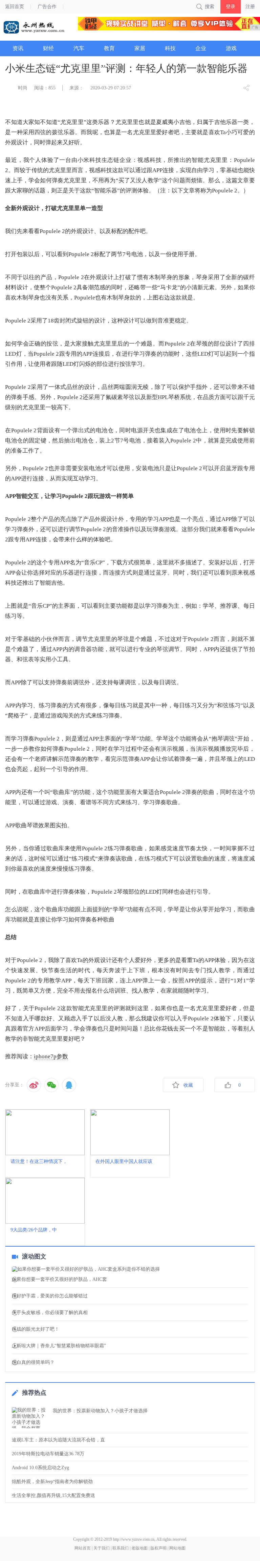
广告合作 (47, 6)
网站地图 (177, 1548)
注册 (250, 6)
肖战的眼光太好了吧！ (35, 1329)
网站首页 (82, 1548)
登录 (230, 6)
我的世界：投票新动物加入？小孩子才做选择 (100, 1410)
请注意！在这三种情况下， (38, 1161)
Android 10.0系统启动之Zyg (40, 1467)
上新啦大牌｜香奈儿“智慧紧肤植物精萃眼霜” (59, 1346)
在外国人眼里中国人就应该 (123, 1161)
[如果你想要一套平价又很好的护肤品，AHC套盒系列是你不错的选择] (130, 1269)
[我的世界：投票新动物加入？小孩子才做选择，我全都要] (30, 1417)
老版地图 (139, 1548)
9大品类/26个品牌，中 (33, 1229)
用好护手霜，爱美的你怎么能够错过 (50, 1296)
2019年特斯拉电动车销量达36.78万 (48, 1453)
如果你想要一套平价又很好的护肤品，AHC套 (59, 1279)
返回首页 (14, 6)
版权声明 (158, 1548)
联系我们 (120, 1548)
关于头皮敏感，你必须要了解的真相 (50, 1312)
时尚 (22, 87)
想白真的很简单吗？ (33, 1362)
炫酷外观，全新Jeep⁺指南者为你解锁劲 (52, 1481)
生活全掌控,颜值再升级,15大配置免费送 (53, 1495)
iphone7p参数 (51, 1056)
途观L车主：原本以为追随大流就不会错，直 (58, 1439)
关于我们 (101, 1548)
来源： (76, 87)
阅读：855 (45, 87)
